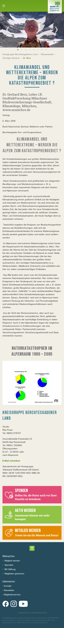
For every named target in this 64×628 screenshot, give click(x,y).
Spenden (8, 565)
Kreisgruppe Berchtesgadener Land (20, 54)
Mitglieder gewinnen (14, 573)
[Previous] (7, 29)
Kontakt (7, 586)
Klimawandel (47, 54)
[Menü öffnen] (3, 5)
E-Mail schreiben (11, 460)
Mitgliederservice (12, 594)
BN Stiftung (10, 569)
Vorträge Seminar (11, 58)
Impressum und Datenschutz (32, 612)
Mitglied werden (12, 560)
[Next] (56, 29)
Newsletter (9, 590)
